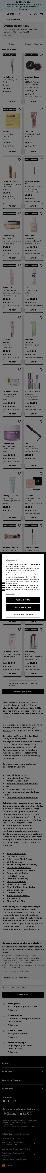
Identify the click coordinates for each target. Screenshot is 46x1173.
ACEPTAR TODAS (23, 600)
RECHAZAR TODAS (23, 607)
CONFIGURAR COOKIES (23, 614)
